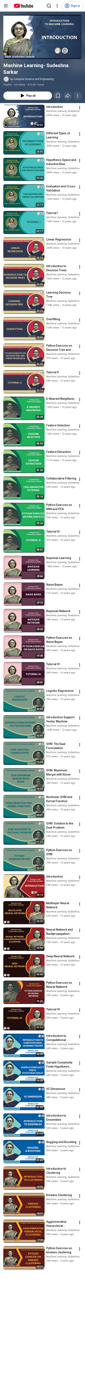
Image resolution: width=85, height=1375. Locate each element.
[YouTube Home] (23, 6)
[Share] (68, 96)
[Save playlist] (58, 96)
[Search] (48, 5)
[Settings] (57, 5)
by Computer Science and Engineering (32, 79)
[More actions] (77, 96)
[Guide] (5, 5)
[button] (42, 37)
